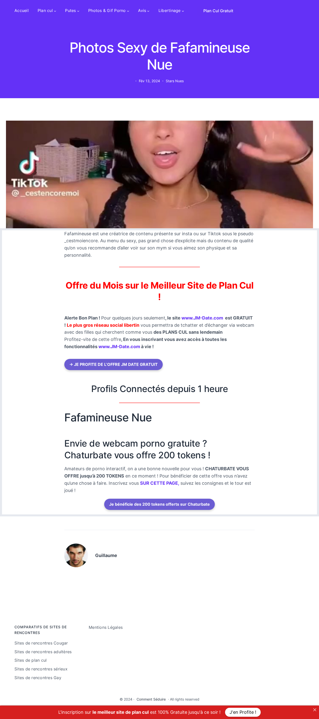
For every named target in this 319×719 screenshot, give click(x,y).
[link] (315, 710)
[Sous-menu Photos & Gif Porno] (128, 10)
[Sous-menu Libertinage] (183, 10)
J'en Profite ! (243, 712)
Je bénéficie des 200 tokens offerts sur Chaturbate (159, 504)
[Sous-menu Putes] (78, 10)
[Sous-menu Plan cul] (55, 10)
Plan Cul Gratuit (218, 10)
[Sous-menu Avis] (148, 10)
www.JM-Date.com (202, 317)
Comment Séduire (151, 699)
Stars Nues (175, 81)
